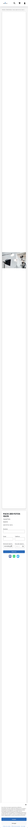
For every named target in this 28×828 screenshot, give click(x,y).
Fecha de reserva (7, 544)
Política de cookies (6, 826)
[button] (26, 804)
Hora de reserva (19, 544)
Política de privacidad (15, 826)
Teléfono (17, 536)
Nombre (5, 529)
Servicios (9, 10)
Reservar (14, 552)
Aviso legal (23, 826)
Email (4, 536)
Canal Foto (6, 519)
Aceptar (14, 819)
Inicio (3, 10)
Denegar (14, 823)
